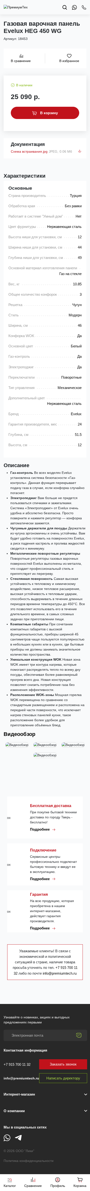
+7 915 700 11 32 (17, 1064)
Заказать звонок (63, 1064)
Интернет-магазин (19, 1094)
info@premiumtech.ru (60, 973)
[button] (45, 1111)
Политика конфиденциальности (29, 1161)
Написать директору (63, 1078)
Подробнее (40, 829)
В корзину (48, 113)
